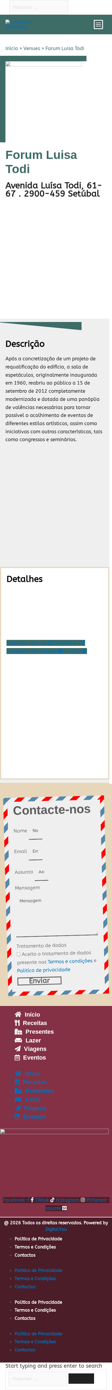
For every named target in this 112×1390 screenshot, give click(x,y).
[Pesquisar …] (39, 1379)
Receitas (33, 1023)
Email (21, 851)
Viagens (33, 1048)
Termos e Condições (35, 1247)
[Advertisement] (56, 259)
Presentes (38, 1031)
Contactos (25, 1255)
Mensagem (27, 888)
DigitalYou (56, 1229)
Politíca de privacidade (43, 970)
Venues (31, 48)
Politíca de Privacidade (38, 1238)
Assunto (24, 872)
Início (11, 48)
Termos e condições (70, 961)
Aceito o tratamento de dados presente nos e (57, 962)
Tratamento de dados (41, 945)
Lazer (31, 1040)
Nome (21, 831)
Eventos (33, 1057)
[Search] (81, 1378)
